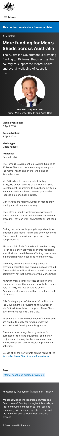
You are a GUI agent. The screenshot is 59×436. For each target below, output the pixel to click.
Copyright (23, 391)
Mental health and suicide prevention (24, 374)
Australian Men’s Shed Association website (26, 356)
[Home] (10, 7)
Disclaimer (37, 391)
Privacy (49, 391)
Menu (11, 17)
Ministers (10, 35)
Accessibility (9, 391)
